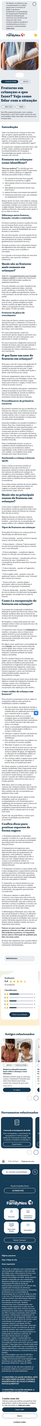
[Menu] (3, 35)
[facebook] (9, 1247)
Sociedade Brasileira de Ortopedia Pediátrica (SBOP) (19, 277)
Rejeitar (19, 1416)
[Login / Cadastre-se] (35, 35)
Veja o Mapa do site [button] (9, 1260)
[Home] (15, 35)
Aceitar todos (19, 1410)
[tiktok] (23, 1247)
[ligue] (29, 1247)
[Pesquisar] (29, 35)
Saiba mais (10, 28)
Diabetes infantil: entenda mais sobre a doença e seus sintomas (15, 1072)
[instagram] (16, 1247)
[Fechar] (34, 4)
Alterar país (18, 1190)
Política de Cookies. (24, 1405)
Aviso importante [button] (8, 1264)
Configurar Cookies (19, 1422)
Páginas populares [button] (9, 1255)
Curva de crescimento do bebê (16, 1130)
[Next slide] (36, 1098)
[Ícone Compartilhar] (21, 75)
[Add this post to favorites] (18, 75)
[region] (19, 1409)
